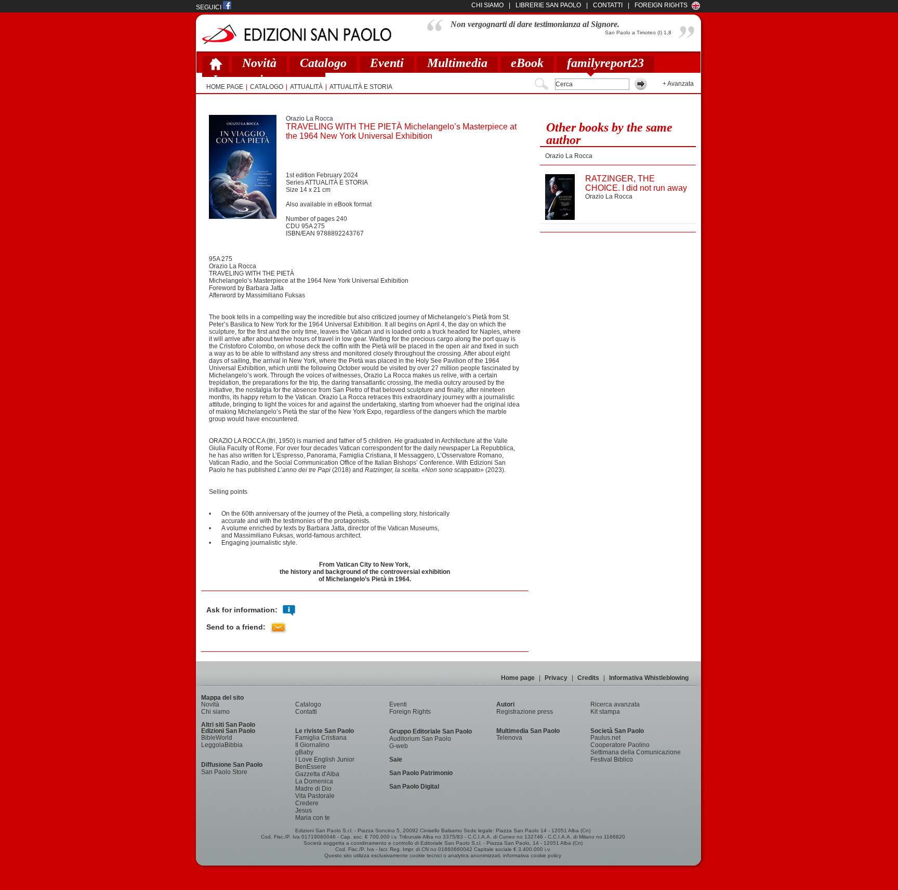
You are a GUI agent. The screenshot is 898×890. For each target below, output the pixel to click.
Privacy (556, 678)
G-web (398, 746)
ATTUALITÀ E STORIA (360, 86)
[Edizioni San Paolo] (296, 34)
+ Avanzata (678, 83)
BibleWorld (216, 737)
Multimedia (457, 63)
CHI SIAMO (487, 5)
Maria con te (312, 817)
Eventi (387, 63)
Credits (588, 678)
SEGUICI (209, 7)
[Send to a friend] (278, 627)
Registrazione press (524, 711)
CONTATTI (608, 5)
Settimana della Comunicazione (635, 752)
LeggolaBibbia (222, 745)
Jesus (303, 810)
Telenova (509, 737)
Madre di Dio (313, 788)
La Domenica (314, 781)
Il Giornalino (312, 745)
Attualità (306, 86)
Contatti (306, 711)
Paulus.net (605, 737)
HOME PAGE (224, 86)
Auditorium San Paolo (420, 738)
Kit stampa (605, 711)
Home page (518, 678)
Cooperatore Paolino (620, 745)
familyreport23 (605, 63)
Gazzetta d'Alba (317, 774)
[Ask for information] (289, 610)
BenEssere (310, 766)
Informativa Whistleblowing (649, 678)
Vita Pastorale (315, 796)
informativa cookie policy (532, 855)
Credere (307, 803)
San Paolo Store (224, 772)
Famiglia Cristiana (321, 737)
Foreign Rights (661, 5)
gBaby (304, 752)
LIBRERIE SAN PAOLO (548, 5)
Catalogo (323, 63)
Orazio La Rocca (309, 118)
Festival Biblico (611, 759)
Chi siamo (215, 711)
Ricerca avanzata (615, 704)
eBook (527, 63)
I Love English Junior (324, 759)
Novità (259, 63)
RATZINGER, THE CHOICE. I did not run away (636, 183)
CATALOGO (266, 86)
